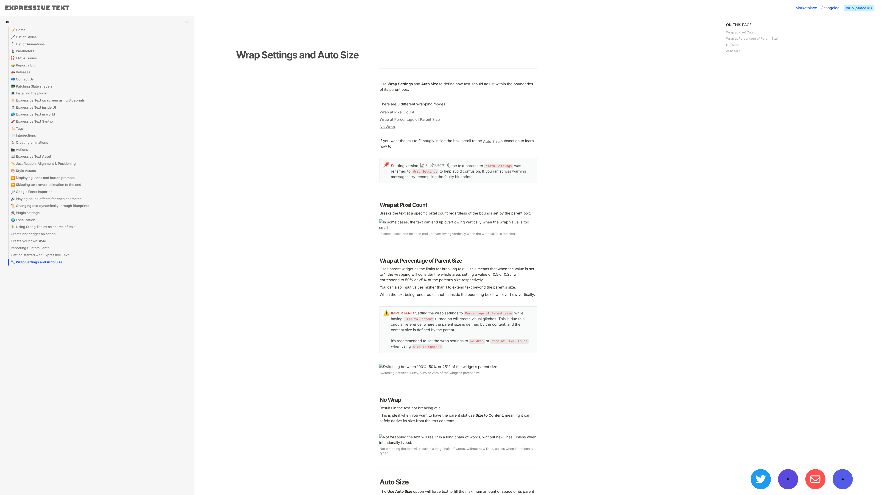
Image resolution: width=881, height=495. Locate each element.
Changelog (830, 8)
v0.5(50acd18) (859, 8)
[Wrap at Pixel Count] (377, 205)
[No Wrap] (377, 399)
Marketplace (806, 8)
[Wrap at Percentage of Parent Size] (377, 260)
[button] (97, 22)
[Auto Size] (377, 482)
